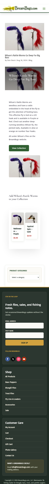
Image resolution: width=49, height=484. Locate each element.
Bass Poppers (11, 382)
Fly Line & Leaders (13, 399)
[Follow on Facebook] (7, 359)
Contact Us (9, 455)
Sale (7, 410)
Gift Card (8, 444)
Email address (10, 321)
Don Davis (11, 60)
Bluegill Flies (10, 387)
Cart (7, 433)
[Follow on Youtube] (24, 359)
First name (9, 331)
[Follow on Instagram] (18, 359)
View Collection (19, 148)
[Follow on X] (13, 359)
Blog (30, 60)
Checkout (9, 438)
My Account (10, 427)
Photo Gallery (10, 450)
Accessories (10, 404)
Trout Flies (9, 393)
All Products (10, 376)
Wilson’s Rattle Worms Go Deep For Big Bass (22, 56)
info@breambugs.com (21, 467)
